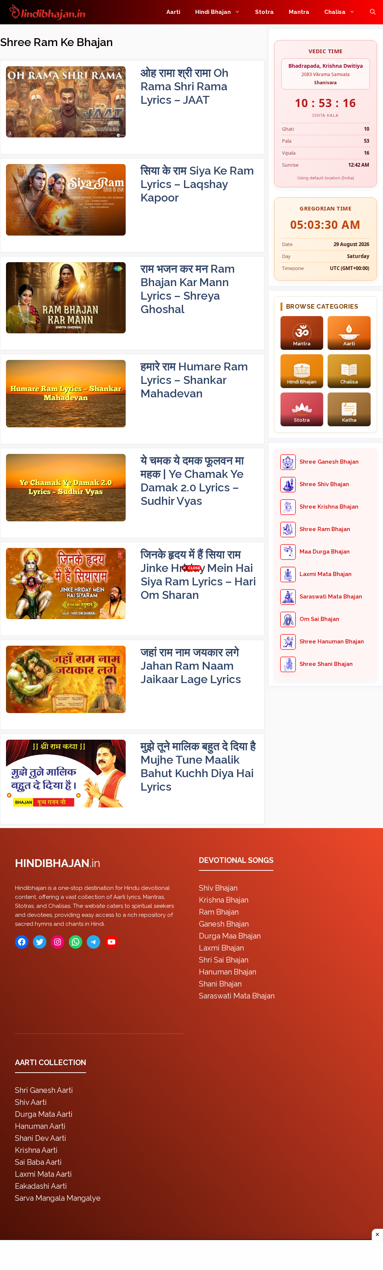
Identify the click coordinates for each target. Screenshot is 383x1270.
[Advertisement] (191, 633)
